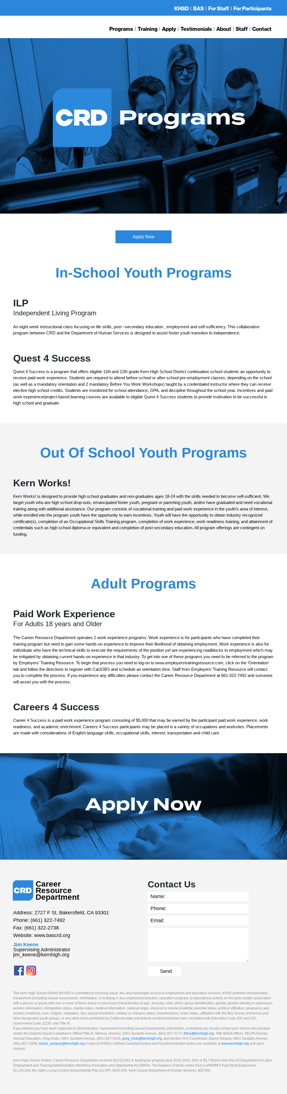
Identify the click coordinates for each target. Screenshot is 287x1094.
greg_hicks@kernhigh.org (142, 1038)
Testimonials (196, 29)
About (223, 29)
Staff (242, 29)
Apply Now (143, 236)
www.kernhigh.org (235, 1044)
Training (148, 29)
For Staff (218, 8)
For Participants (252, 8)
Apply (169, 29)
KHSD (181, 8)
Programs (121, 29)
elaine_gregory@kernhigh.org (62, 1044)
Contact (262, 29)
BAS (198, 8)
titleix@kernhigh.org (199, 1033)
